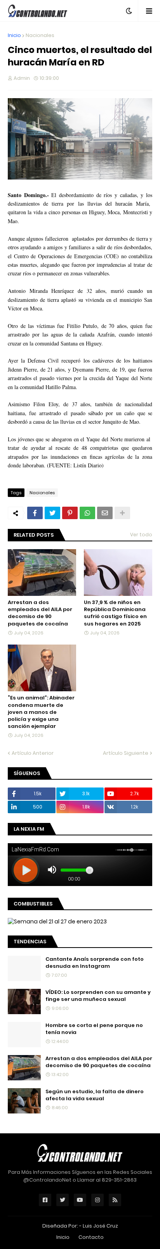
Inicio (14, 35)
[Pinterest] (70, 513)
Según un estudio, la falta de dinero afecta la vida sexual (94, 1095)
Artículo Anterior (33, 753)
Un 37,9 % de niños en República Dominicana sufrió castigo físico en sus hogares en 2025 (115, 613)
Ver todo (141, 534)
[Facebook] (35, 513)
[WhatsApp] (87, 513)
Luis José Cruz (100, 1226)
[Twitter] (52, 513)
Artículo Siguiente (125, 753)
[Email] (105, 513)
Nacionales (40, 35)
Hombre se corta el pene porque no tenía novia (94, 1029)
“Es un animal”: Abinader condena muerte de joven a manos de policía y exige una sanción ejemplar (41, 712)
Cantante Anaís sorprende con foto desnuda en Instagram (94, 963)
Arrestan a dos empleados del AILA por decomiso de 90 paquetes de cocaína (40, 613)
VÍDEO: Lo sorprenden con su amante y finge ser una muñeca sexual (98, 996)
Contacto (91, 1237)
